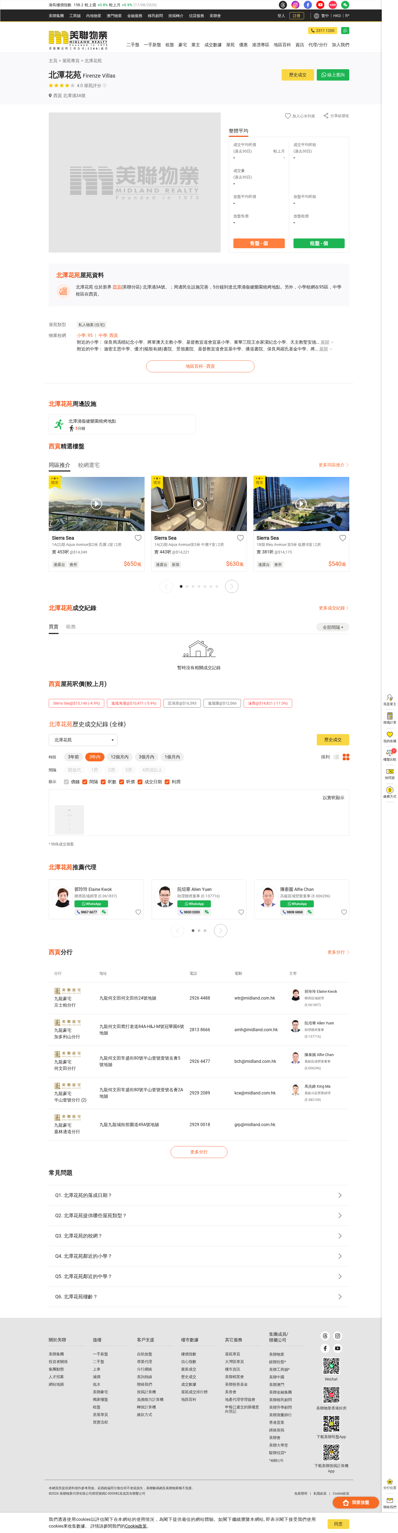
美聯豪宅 (100, 1392)
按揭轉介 (176, 16)
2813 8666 (200, 1029)
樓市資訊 (232, 1369)
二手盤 (98, 1361)
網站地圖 (56, 1384)
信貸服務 (196, 16)
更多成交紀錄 (332, 607)
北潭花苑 (93, 60)
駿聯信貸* (277, 1453)
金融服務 (134, 16)
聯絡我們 (144, 1384)
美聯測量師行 (280, 1415)
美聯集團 (56, 16)
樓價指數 (188, 1354)
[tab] (59, 465)
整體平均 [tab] (238, 131)
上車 (96, 1369)
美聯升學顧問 (280, 1407)
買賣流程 (100, 1422)
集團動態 (56, 1369)
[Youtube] (337, 1348)
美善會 (230, 1392)
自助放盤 (144, 1354)
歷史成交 (297, 74)
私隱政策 (320, 1493)
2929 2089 (200, 1093)
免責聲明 (300, 1493)
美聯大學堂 (278, 1445)
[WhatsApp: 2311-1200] (345, 30)
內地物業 (93, 16)
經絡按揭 (276, 1430)
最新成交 (188, 1369)
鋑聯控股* (277, 1362)
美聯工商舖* (279, 1369)
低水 (96, 1384)
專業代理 (144, 1361)
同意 (338, 1524)
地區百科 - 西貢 (200, 366)
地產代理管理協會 (240, 1399)
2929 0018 (200, 1124)
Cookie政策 (136, 1526)
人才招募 (56, 1377)
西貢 (117, 287)
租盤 (96, 1407)
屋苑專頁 (71, 60)
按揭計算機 (146, 1392)
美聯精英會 (234, 1377)
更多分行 (336, 952)
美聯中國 (276, 1377)
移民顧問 (155, 16)
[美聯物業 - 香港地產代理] (78, 40)
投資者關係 (58, 1361)
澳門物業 (114, 16)
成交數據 (188, 1384)
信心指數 (188, 1361)
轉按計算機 (146, 1407)
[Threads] (325, 1335)
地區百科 (188, 1399)
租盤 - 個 (319, 243)
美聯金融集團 (280, 1392)
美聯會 (215, 16)
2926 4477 (200, 1061)
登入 (281, 16)
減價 (96, 1377)
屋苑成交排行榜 (194, 1392)
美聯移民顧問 (280, 1400)
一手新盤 (100, 1354)
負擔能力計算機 (150, 1399)
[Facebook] (325, 1348)
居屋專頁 (100, 1414)
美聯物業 (276, 1354)
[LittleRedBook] (331, 1394)
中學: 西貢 (108, 335)
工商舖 (75, 16)
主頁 (53, 60)
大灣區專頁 (234, 1361)
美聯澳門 (276, 1384)
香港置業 (276, 1422)
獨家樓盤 (100, 1399)
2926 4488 (200, 998)
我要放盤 (360, 1502)
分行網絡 (144, 1369)
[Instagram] (337, 1335)
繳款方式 (144, 1414)
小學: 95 (85, 335)
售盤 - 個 (259, 243)
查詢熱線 (144, 1377)
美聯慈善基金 (236, 1384)
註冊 (297, 16)
